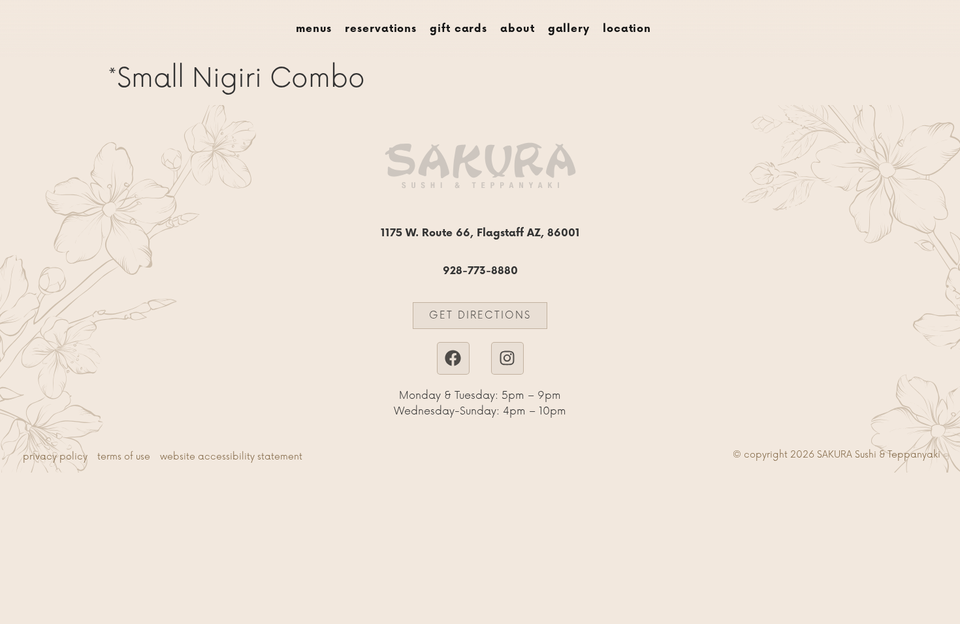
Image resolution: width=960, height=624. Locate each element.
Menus (314, 29)
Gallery (569, 29)
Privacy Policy (55, 456)
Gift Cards (458, 29)
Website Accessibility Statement (231, 456)
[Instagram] (507, 358)
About (517, 29)
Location (627, 29)
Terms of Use (123, 456)
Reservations (381, 29)
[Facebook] (453, 358)
